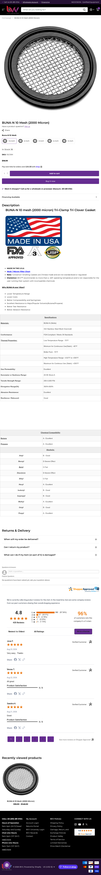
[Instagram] (75, 824)
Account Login (32, 823)
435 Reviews (21, 622)
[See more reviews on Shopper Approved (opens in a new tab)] (23, 660)
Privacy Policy (56, 826)
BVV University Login (35, 829)
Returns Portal (32, 826)
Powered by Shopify (32, 867)
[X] (86, 824)
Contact (29, 836)
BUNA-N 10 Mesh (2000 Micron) (20, 801)
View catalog (3, 10)
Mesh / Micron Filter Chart (18, 271)
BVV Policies (55, 819)
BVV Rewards (32, 833)
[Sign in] (92, 9)
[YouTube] (79, 824)
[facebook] (83, 824)
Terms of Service (57, 839)
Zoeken (84, 9)
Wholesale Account (30, 2)
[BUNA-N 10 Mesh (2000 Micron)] (20, 779)
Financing (45, 2)
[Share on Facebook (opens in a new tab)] (15, 660)
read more (6, 839)
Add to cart (54, 173)
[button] (8, 171)
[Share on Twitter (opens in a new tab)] (19, 660)
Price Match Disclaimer (60, 846)
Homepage (6, 18)
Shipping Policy (57, 823)
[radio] (50, 612)
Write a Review (83, 631)
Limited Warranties (58, 843)
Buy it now (50, 181)
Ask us (27, 126)
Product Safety (56, 836)
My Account (31, 819)
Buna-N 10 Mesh (9, 135)
